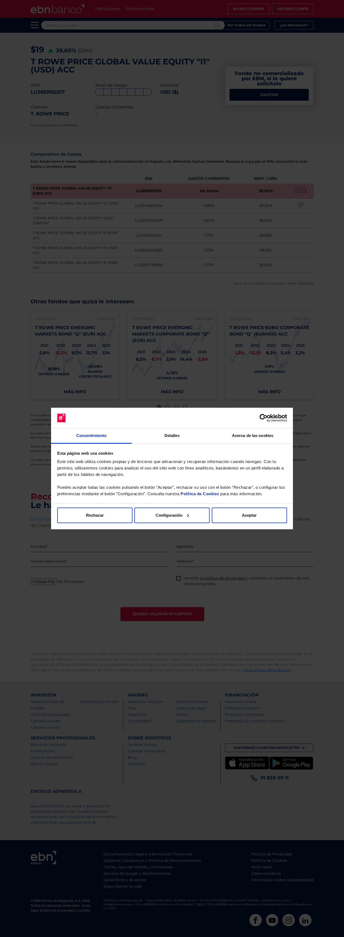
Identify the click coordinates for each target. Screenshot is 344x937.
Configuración (169, 515)
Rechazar (95, 515)
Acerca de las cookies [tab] (252, 435)
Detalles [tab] (172, 435)
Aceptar (249, 515)
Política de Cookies (200, 493)
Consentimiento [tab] (91, 435)
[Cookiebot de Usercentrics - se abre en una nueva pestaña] (263, 418)
